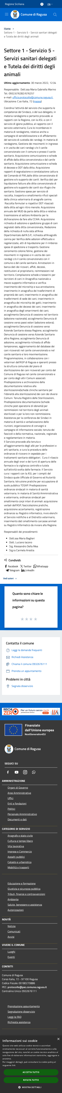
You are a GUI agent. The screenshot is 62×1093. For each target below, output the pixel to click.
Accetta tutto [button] (31, 1072)
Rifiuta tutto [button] (31, 1080)
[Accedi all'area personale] (42, 4)
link (13, 1065)
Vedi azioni (8, 578)
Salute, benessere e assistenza (25, 905)
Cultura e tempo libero (20, 841)
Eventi (11, 957)
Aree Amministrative (19, 793)
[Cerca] (55, 15)
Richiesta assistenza (19, 1022)
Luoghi (11, 952)
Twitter (27, 566)
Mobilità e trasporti (18, 867)
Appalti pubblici (16, 857)
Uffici (10, 798)
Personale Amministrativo (22, 814)
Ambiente (13, 899)
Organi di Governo (18, 788)
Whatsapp (42, 566)
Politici (11, 809)
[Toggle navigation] (7, 14)
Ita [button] (48, 4)
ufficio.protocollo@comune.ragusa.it (32, 97)
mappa (37, 101)
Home (7, 28)
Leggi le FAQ (14, 1017)
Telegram (14, 570)
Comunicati (14, 931)
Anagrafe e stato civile (20, 836)
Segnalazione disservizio (21, 1012)
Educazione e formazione (22, 883)
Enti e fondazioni (17, 803)
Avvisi (11, 937)
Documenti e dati (17, 819)
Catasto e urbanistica (19, 862)
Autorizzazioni (16, 910)
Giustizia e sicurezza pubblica (24, 889)
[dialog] (31, 1064)
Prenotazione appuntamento (24, 1006)
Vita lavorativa (16, 846)
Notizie (12, 926)
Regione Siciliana (14, 4)
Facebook (13, 566)
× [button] (58, 1039)
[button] (31, 1087)
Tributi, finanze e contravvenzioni (26, 894)
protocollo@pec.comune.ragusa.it (27, 987)
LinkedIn (29, 570)
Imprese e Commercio (20, 851)
